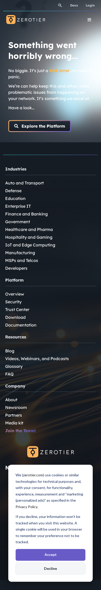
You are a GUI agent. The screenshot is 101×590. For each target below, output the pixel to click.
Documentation (21, 325)
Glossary (14, 366)
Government (17, 221)
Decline (50, 568)
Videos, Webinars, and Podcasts (37, 358)
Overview (14, 294)
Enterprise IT (18, 206)
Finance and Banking (26, 213)
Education (15, 198)
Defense (13, 190)
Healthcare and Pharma (29, 229)
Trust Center (17, 309)
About (11, 399)
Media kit (14, 422)
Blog (9, 350)
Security (13, 301)
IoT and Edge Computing (30, 244)
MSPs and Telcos (21, 260)
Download (15, 317)
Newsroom (16, 407)
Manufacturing (20, 252)
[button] (39, 126)
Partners (13, 415)
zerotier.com (33, 475)
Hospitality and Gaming (28, 237)
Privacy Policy (26, 506)
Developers (16, 268)
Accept (51, 554)
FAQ (9, 374)
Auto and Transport (24, 182)
